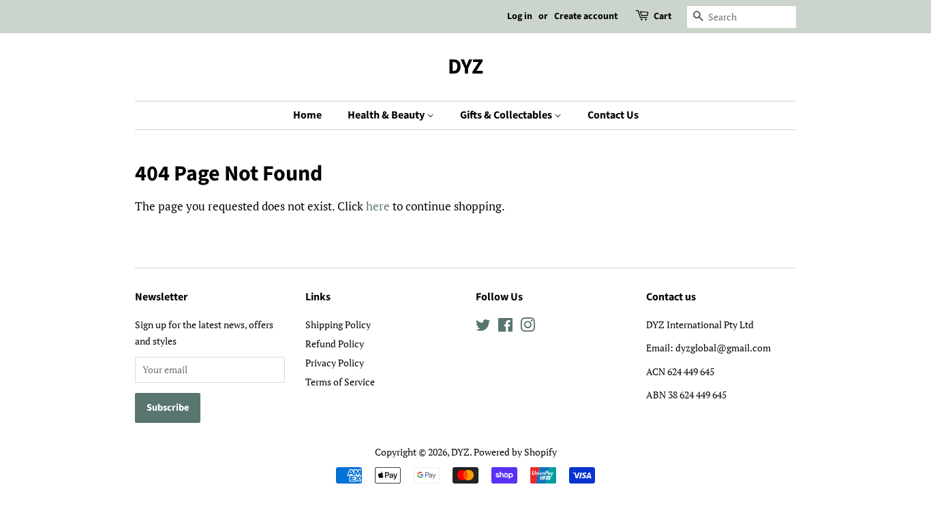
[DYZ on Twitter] (483, 327)
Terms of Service (340, 381)
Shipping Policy (338, 324)
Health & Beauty (387, 115)
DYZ (465, 67)
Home (307, 115)
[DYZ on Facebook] (505, 327)
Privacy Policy (334, 362)
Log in (519, 16)
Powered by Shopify (515, 451)
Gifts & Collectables (507, 115)
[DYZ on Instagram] (527, 327)
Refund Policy (334, 343)
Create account (585, 16)
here (378, 206)
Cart (662, 16)
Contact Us (613, 115)
